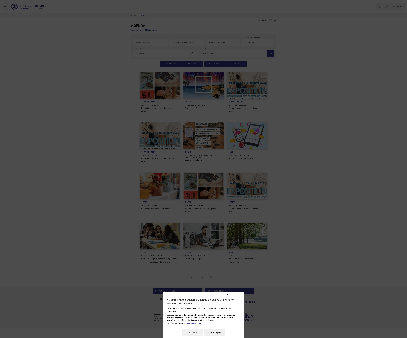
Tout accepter (214, 332)
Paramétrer (192, 332)
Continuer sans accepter (232, 295)
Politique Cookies (194, 324)
